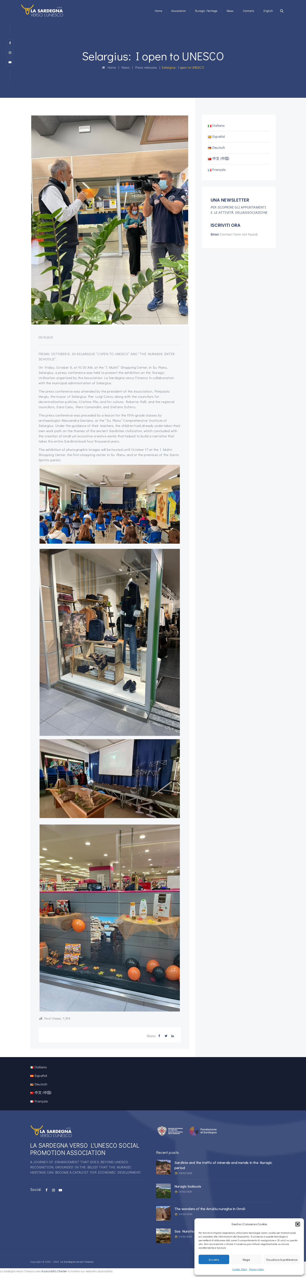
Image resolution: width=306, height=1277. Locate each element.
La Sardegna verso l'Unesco (76, 1261)
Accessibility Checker (54, 1271)
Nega (246, 1259)
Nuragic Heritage (206, 11)
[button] (298, 1224)
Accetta (214, 1259)
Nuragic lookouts (187, 1186)
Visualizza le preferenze (281, 1259)
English (268, 11)
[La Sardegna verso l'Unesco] (42, 10)
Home (158, 11)
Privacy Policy (256, 1269)
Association (178, 11)
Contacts (248, 11)
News (230, 11)
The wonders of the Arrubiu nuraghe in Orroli (209, 1208)
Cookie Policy (239, 1269)
